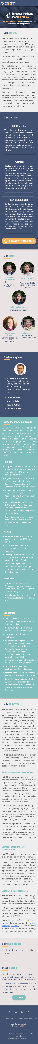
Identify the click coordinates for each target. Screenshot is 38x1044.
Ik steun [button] (19, 997)
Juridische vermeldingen (27, 1018)
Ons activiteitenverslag (21, 241)
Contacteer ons (7, 1018)
